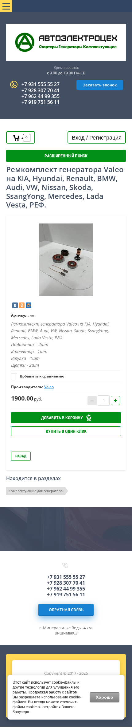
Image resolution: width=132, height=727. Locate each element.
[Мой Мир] (28, 305)
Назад (20, 456)
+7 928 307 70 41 (40, 90)
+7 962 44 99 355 (40, 96)
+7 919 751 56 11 (40, 102)
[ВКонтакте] (15, 305)
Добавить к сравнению (41, 376)
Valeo (49, 386)
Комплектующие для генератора (36, 490)
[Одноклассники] (22, 305)
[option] (66, 259)
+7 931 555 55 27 (40, 84)
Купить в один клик (66, 431)
